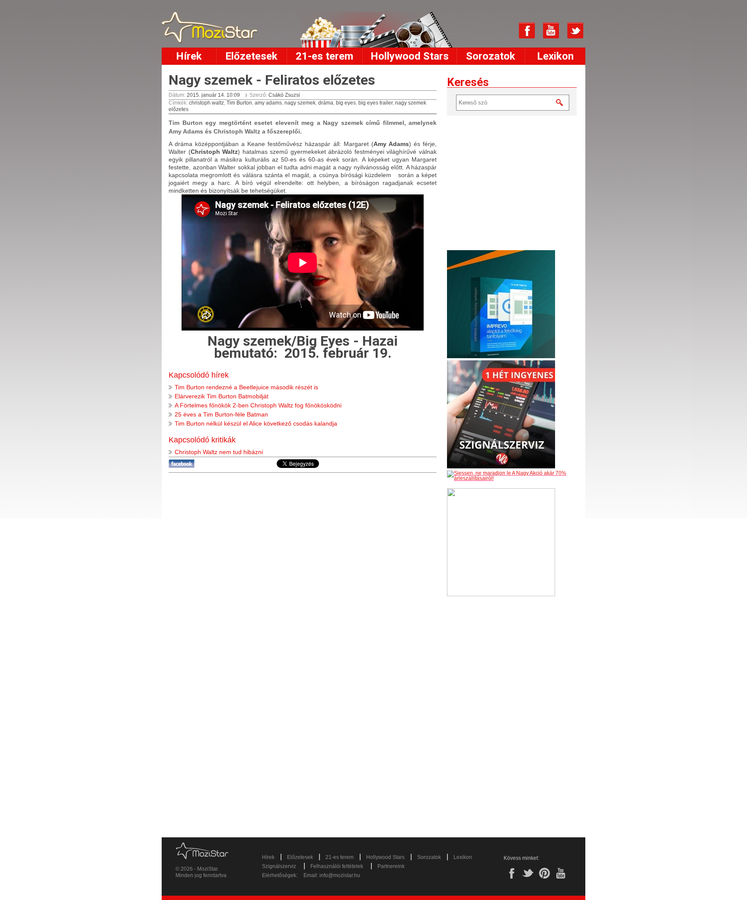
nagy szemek (300, 103)
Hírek (189, 56)
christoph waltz (206, 103)
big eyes (346, 103)
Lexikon (555, 56)
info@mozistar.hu (339, 875)
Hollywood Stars (409, 56)
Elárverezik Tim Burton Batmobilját (221, 396)
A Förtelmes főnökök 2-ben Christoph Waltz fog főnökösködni (258, 405)
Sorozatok (490, 56)
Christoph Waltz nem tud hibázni (219, 451)
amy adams (268, 103)
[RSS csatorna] (503, 30)
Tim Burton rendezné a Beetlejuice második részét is (246, 387)
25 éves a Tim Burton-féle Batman (221, 414)
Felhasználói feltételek (336, 866)
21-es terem (324, 56)
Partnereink (391, 866)
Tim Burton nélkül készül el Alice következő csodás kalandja (256, 423)
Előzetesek (251, 56)
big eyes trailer (375, 103)
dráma (325, 103)
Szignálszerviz (279, 866)
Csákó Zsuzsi (284, 95)
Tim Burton (239, 103)
